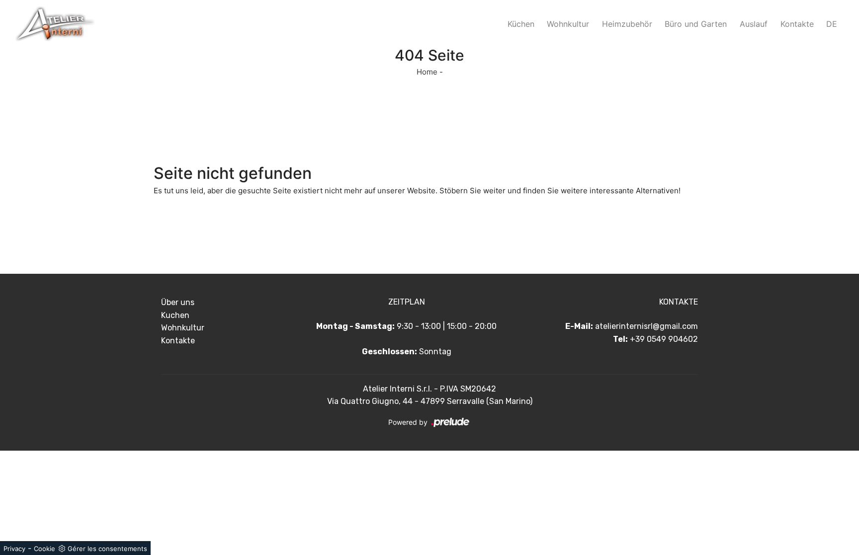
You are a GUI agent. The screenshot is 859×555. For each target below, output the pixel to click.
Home (427, 72)
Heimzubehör (627, 24)
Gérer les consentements (107, 549)
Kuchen (175, 315)
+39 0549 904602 (664, 339)
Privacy (14, 549)
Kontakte (797, 24)
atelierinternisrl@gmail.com (646, 326)
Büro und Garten (696, 24)
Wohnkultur (568, 24)
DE (831, 24)
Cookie (44, 549)
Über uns (177, 302)
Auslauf (754, 24)
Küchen (521, 24)
